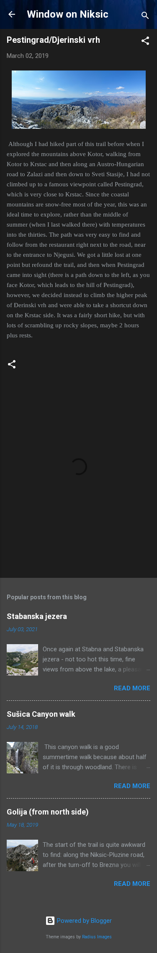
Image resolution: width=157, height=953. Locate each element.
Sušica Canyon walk (41, 714)
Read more (132, 688)
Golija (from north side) (48, 811)
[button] (145, 42)
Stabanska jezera (37, 616)
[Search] (145, 17)
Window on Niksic (67, 14)
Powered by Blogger (83, 920)
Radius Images (97, 937)
